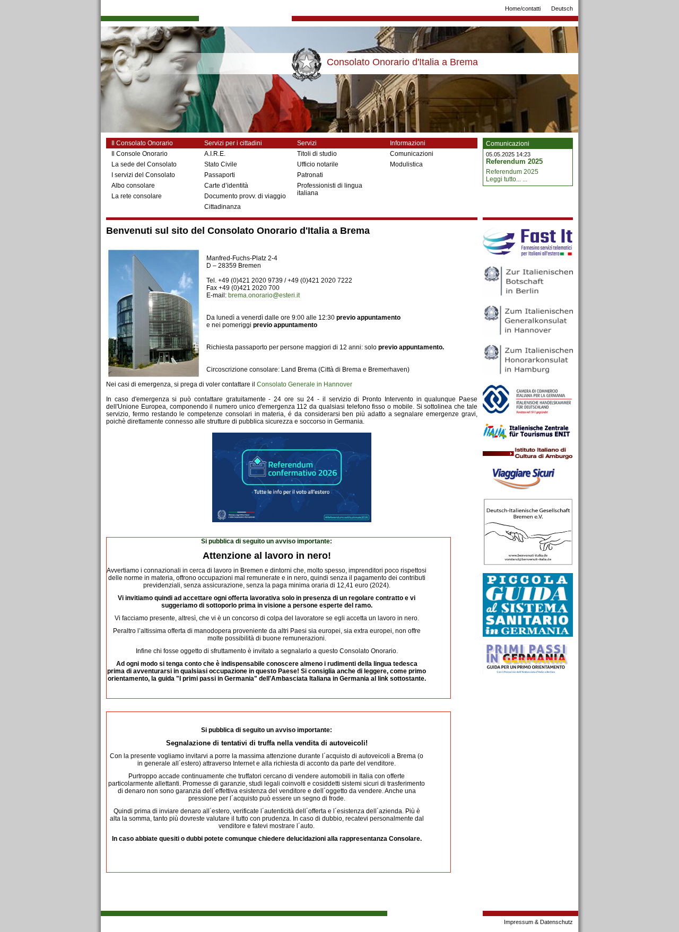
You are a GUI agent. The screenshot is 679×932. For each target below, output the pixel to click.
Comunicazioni (411, 153)
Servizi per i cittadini (233, 143)
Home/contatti (523, 8)
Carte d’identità (226, 185)
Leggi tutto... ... (506, 179)
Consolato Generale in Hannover (304, 384)
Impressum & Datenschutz (538, 922)
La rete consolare (136, 196)
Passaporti (219, 175)
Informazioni (407, 143)
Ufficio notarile (317, 164)
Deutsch (562, 8)
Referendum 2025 (514, 161)
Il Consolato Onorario (142, 143)
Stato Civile (220, 164)
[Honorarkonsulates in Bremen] (153, 377)
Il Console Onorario (139, 153)
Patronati (310, 175)
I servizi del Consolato (143, 175)
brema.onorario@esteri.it (264, 295)
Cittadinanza (222, 206)
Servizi (307, 143)
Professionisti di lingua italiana (329, 189)
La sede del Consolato (144, 164)
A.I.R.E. (214, 153)
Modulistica (406, 164)
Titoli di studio (317, 153)
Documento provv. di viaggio (245, 196)
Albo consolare (133, 185)
